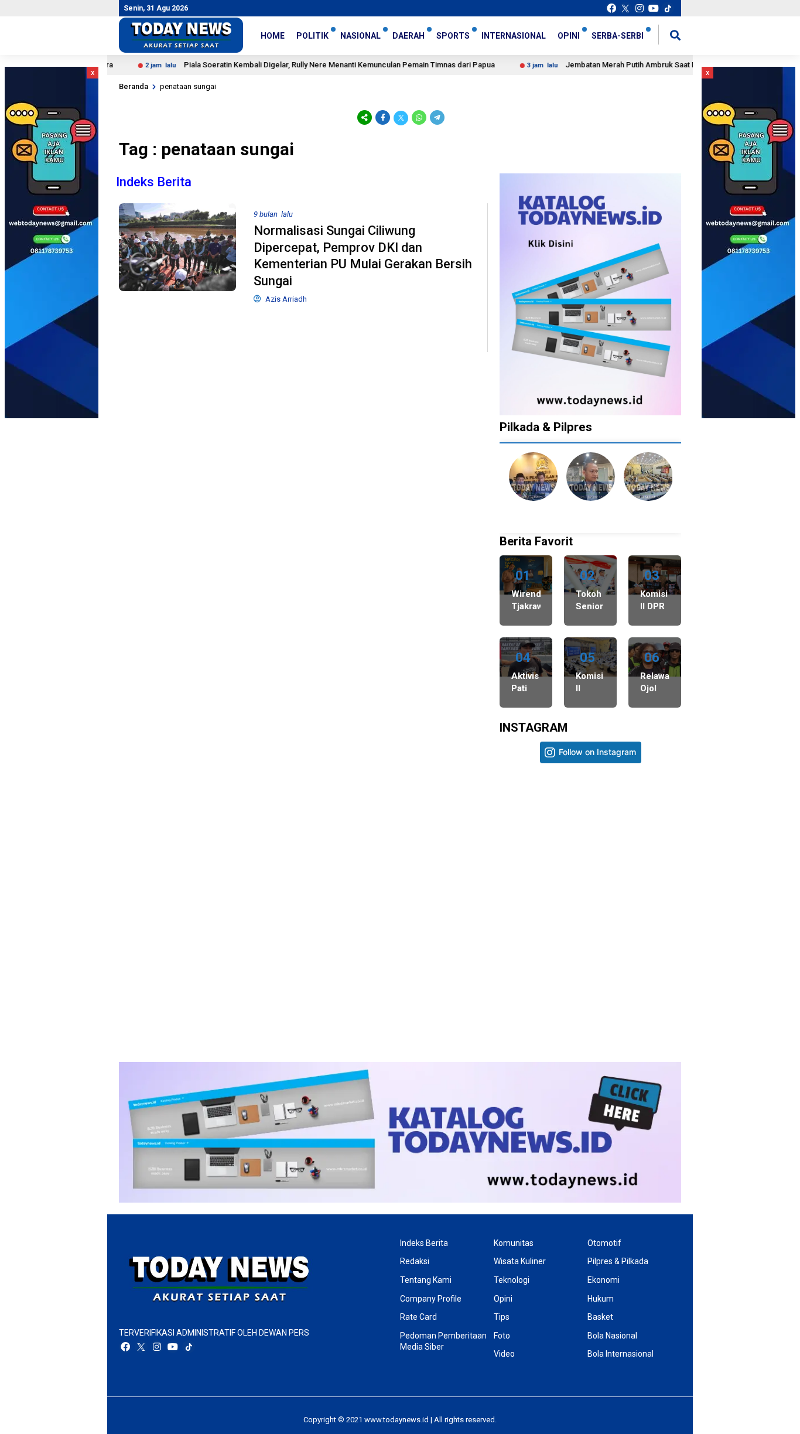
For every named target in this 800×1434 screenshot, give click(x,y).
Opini (503, 1298)
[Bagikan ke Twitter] (401, 117)
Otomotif (604, 1243)
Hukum (600, 1298)
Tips (502, 1317)
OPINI (569, 35)
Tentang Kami (426, 1280)
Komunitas (514, 1243)
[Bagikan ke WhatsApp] (419, 117)
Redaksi (414, 1261)
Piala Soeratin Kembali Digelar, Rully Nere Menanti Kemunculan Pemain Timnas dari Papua (303, 64)
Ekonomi (603, 1280)
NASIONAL (360, 35)
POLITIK (312, 35)
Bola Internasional (620, 1353)
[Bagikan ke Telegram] (436, 117)
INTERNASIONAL (513, 35)
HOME (273, 35)
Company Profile (430, 1298)
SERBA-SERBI (618, 35)
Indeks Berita (154, 182)
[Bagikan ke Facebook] (383, 117)
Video (504, 1353)
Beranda (133, 86)
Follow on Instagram (597, 751)
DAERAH (408, 35)
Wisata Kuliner (520, 1261)
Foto (502, 1335)
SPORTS (453, 35)
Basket (600, 1317)
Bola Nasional (612, 1335)
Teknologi (511, 1280)
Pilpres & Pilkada (617, 1261)
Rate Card (418, 1317)
